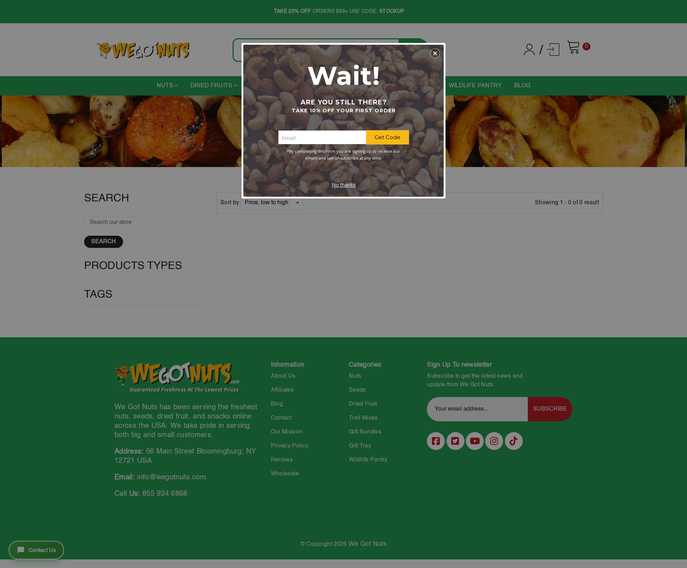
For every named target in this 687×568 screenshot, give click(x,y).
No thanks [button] (344, 184)
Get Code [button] (387, 137)
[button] (435, 53)
